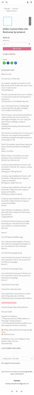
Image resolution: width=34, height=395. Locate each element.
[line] (4, 63)
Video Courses (12, 11)
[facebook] (8, 63)
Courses (15, 9)
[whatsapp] (11, 63)
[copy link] (15, 63)
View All (7, 9)
